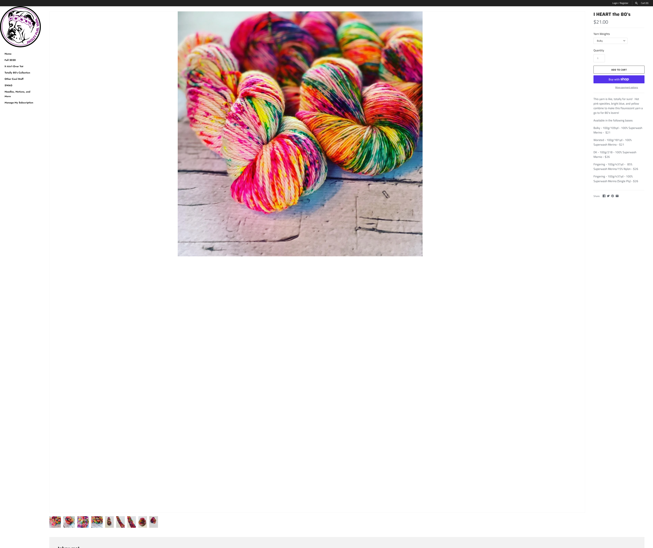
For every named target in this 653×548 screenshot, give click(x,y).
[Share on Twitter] (608, 196)
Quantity (598, 50)
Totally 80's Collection (17, 72)
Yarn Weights (601, 34)
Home (8, 53)
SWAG (8, 85)
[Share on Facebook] (604, 196)
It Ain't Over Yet (14, 66)
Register (624, 3)
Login (615, 3)
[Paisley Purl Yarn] (20, 26)
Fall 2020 (10, 60)
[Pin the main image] (612, 196)
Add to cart (619, 69)
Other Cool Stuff (14, 79)
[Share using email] (617, 196)
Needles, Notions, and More (17, 94)
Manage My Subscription (19, 102)
